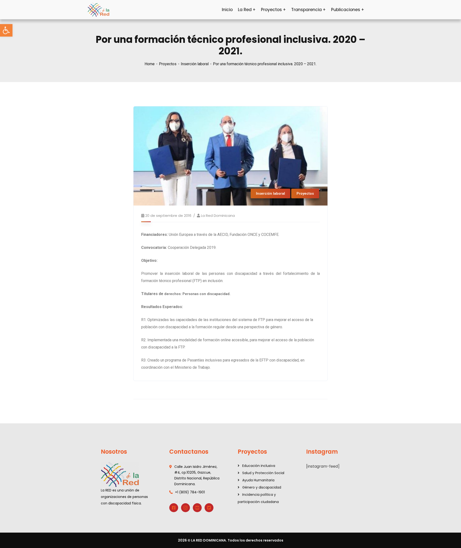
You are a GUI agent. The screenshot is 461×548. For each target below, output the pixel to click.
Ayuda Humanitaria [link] (258, 480)
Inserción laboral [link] (195, 64)
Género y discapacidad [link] (261, 487)
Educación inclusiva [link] (258, 465)
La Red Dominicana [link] (218, 215)
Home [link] (150, 64)
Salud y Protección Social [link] (263, 473)
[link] (6, 30)
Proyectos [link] (167, 64)
